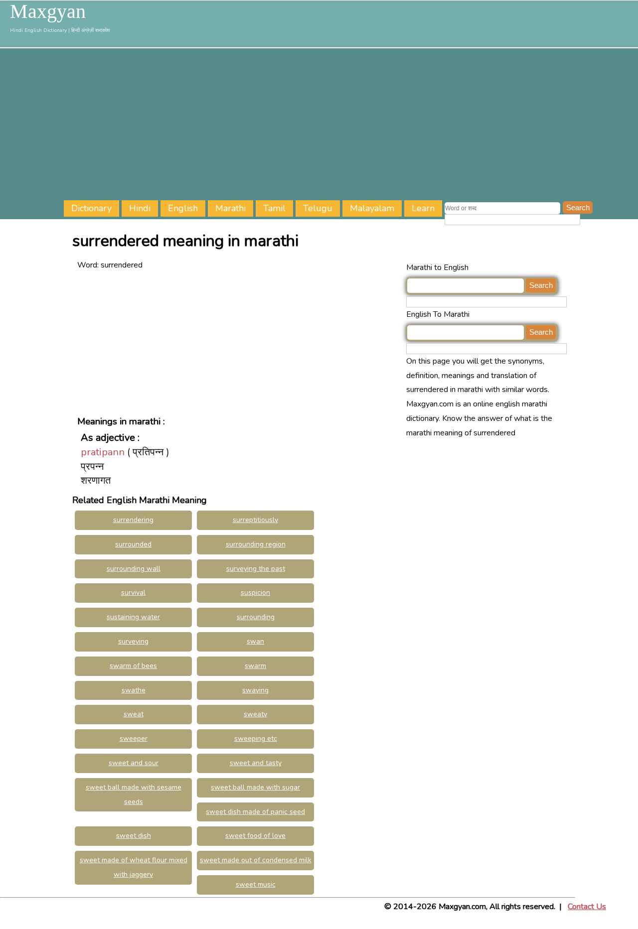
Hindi (140, 208)
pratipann (103, 452)
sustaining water (133, 617)
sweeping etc (255, 738)
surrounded (133, 544)
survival (133, 592)
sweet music (256, 884)
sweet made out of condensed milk (256, 860)
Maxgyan (48, 11)
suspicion (255, 592)
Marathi (230, 208)
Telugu (317, 208)
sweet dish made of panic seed (255, 811)
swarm (255, 665)
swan (255, 641)
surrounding (256, 617)
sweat (134, 714)
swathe (134, 690)
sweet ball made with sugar (255, 787)
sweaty (255, 714)
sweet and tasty (256, 763)
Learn (423, 208)
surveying (133, 641)
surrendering (133, 520)
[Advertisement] (351, 125)
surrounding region (256, 544)
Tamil (274, 208)
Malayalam (372, 208)
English (183, 208)
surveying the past (255, 568)
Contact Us (587, 906)
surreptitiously (255, 520)
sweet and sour (134, 763)
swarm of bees (133, 665)
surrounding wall (133, 568)
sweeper (134, 738)
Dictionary (91, 208)
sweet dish (133, 835)
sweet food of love (255, 835)
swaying (255, 690)
